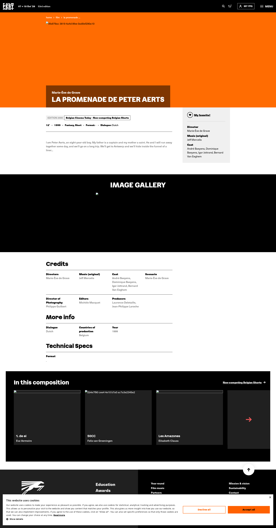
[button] (92, 519)
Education (105, 484)
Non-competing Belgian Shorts (242, 382)
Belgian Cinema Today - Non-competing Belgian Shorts (97, 117)
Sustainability (237, 488)
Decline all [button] (204, 509)
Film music (157, 488)
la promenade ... (72, 17)
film (58, 17)
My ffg (248, 6)
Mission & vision (239, 483)
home (49, 17)
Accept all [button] (249, 509)
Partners (156, 492)
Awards (103, 490)
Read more (59, 515)
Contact (234, 492)
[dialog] (138, 509)
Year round (157, 483)
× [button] (270, 497)
